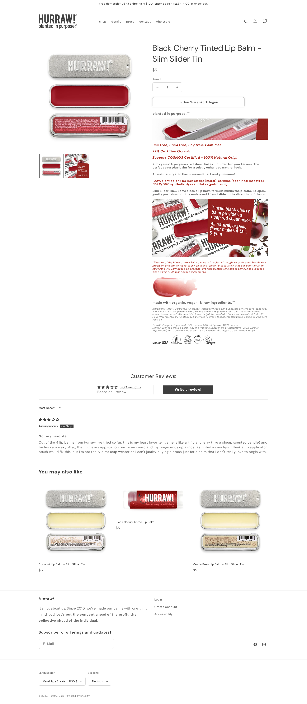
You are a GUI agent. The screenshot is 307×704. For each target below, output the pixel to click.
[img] (49, 419)
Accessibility (163, 614)
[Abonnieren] (109, 644)
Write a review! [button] (188, 389)
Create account (165, 607)
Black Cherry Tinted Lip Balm (135, 522)
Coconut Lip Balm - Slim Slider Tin (62, 564)
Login (158, 599)
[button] (246, 21)
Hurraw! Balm (57, 696)
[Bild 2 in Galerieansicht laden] (77, 166)
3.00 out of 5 (130, 387)
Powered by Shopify (78, 696)
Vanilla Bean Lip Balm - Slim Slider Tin (218, 564)
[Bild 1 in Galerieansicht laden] (51, 166)
